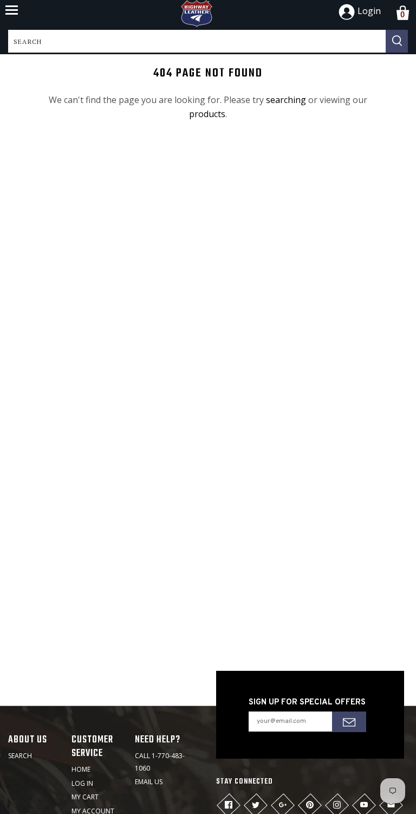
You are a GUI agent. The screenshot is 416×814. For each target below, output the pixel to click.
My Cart (85, 797)
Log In (82, 783)
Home (81, 769)
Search (20, 755)
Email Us (148, 781)
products (207, 114)
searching (286, 100)
